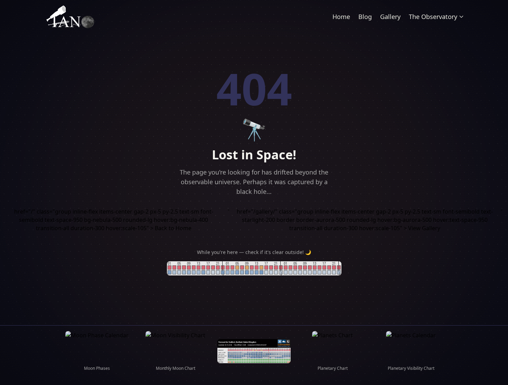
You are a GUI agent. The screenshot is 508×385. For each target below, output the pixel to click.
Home (341, 16)
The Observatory (433, 16)
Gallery (390, 16)
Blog (365, 16)
